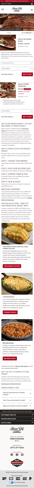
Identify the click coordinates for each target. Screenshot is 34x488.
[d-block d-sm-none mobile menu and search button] (2, 9)
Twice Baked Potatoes (12, 266)
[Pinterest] (22, 454)
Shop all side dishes (21, 366)
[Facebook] (17, 454)
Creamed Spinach (10, 312)
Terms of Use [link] (10, 486)
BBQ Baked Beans (10, 358)
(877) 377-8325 (6, 3)
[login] (32, 4)
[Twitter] (11, 454)
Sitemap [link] (25, 486)
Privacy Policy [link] (18, 486)
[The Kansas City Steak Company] (17, 430)
